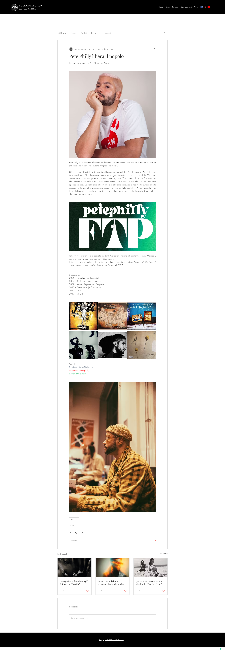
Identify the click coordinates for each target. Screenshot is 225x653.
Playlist (84, 33)
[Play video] (112, 226)
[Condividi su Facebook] (70, 533)
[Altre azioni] (154, 49)
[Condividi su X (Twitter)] (76, 533)
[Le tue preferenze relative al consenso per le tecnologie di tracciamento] (221, 649)
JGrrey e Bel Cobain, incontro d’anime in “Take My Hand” (150, 583)
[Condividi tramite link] (82, 533)
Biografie (95, 33)
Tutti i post (61, 33)
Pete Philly (74, 519)
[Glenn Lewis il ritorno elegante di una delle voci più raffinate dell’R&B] (112, 567)
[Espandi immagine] (83, 316)
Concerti (107, 33)
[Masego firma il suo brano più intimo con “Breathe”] (74, 567)
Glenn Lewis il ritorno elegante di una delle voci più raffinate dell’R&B (111, 583)
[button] (164, 33)
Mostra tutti (164, 553)
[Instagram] (205, 7)
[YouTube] (209, 7)
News (73, 33)
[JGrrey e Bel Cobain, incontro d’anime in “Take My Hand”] (150, 567)
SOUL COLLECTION (30, 5)
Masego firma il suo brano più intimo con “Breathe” (74, 583)
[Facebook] (202, 7)
